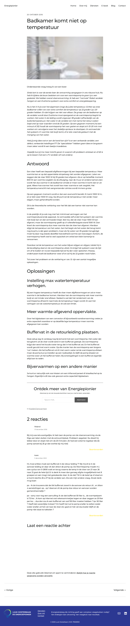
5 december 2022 (40, 458)
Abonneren (81, 400)
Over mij (41, 613)
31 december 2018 (40, 429)
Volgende (119, 590)
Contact (41, 616)
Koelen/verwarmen (38, 409)
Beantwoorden (96, 449)
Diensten (41, 611)
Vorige (9, 590)
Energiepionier (11, 6)
